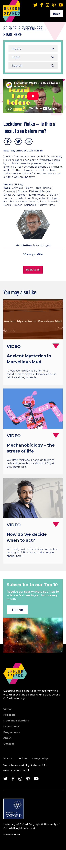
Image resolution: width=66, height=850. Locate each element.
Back (56, 13)
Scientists (30, 204)
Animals (16, 187)
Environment (37, 194)
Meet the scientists (16, 720)
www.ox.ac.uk (11, 834)
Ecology (22, 194)
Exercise (8, 198)
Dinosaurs (9, 194)
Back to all (33, 269)
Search (52, 65)
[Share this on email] (29, 141)
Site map (8, 758)
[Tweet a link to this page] (18, 141)
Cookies (22, 758)
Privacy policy (39, 758)
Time (52, 204)
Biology (18, 184)
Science (17, 204)
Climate (22, 191)
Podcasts (9, 714)
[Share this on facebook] (7, 141)
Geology (52, 198)
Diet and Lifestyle (39, 191)
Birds (38, 187)
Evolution (52, 194)
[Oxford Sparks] (15, 687)
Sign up (17, 609)
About (7, 737)
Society (42, 204)
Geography (38, 198)
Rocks (7, 204)
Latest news (11, 726)
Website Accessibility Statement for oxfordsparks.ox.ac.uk (25, 768)
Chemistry (9, 191)
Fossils (19, 198)
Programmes (11, 732)
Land (43, 201)
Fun (27, 198)
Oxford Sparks (11, 5)
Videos (7, 709)
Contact (8, 743)
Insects (33, 201)
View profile (33, 254)
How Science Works (15, 201)
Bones (47, 187)
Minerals (53, 201)
